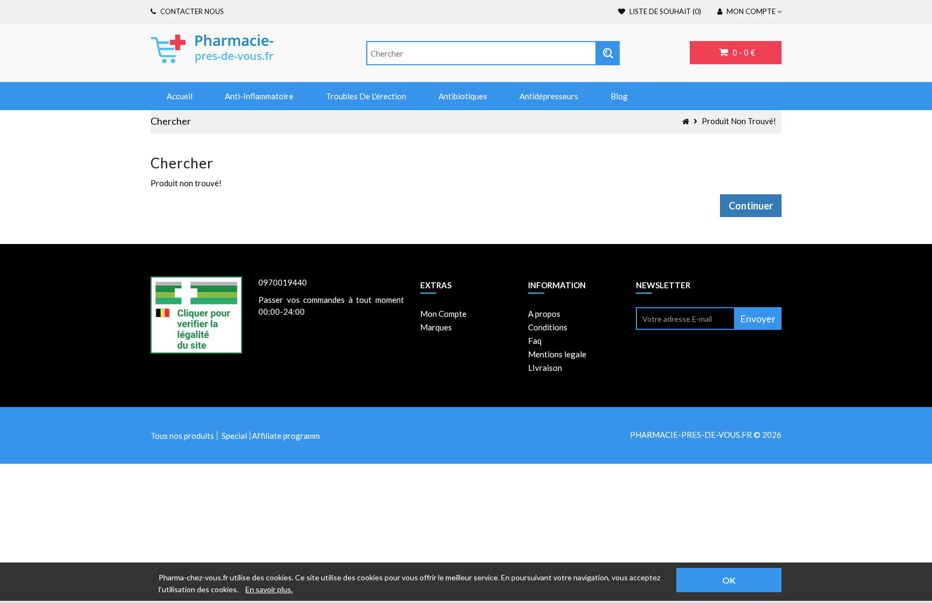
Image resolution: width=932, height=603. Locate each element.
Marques (436, 327)
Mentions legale (557, 354)
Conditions (547, 327)
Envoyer (758, 318)
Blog (619, 96)
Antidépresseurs (548, 96)
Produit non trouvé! (739, 121)
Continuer (751, 206)
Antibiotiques (462, 96)
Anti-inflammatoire (259, 96)
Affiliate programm (286, 436)
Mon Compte (443, 314)
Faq (535, 340)
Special (234, 436)
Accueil (180, 96)
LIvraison (545, 367)
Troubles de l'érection (366, 96)
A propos (544, 314)
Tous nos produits (182, 436)
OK (729, 580)
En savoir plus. (269, 589)
